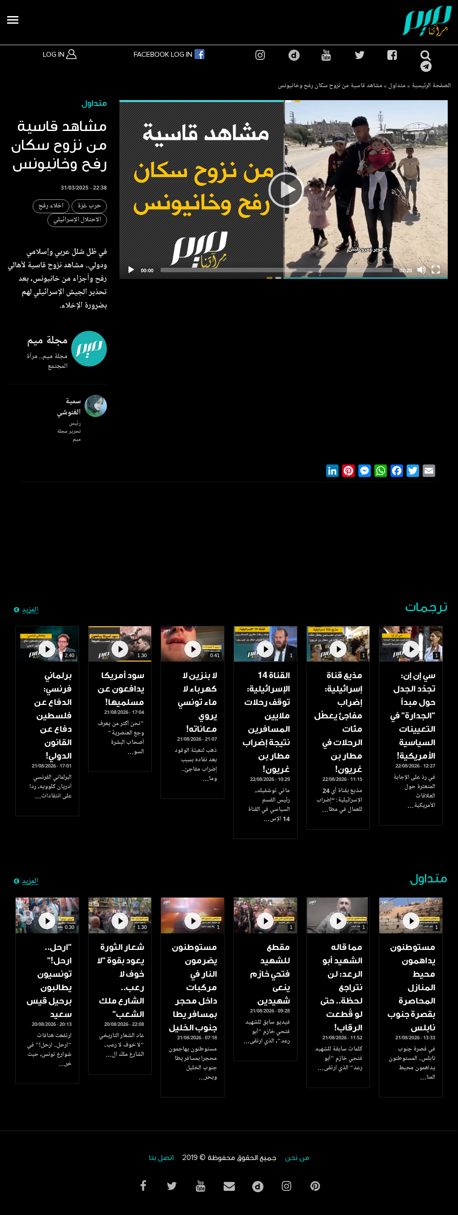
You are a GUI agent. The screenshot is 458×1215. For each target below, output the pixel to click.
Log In (54, 54)
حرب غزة (89, 206)
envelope (229, 1186)
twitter (359, 55)
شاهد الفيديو (410, 644)
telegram (424, 66)
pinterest (314, 1186)
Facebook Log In (164, 54)
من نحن (297, 1158)
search (424, 55)
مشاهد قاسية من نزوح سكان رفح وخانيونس (330, 86)
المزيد (30, 610)
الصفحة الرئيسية (431, 86)
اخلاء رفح (51, 206)
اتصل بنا (161, 1158)
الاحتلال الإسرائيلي (77, 220)
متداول (397, 86)
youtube (326, 55)
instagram (259, 55)
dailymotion (292, 55)
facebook (391, 55)
